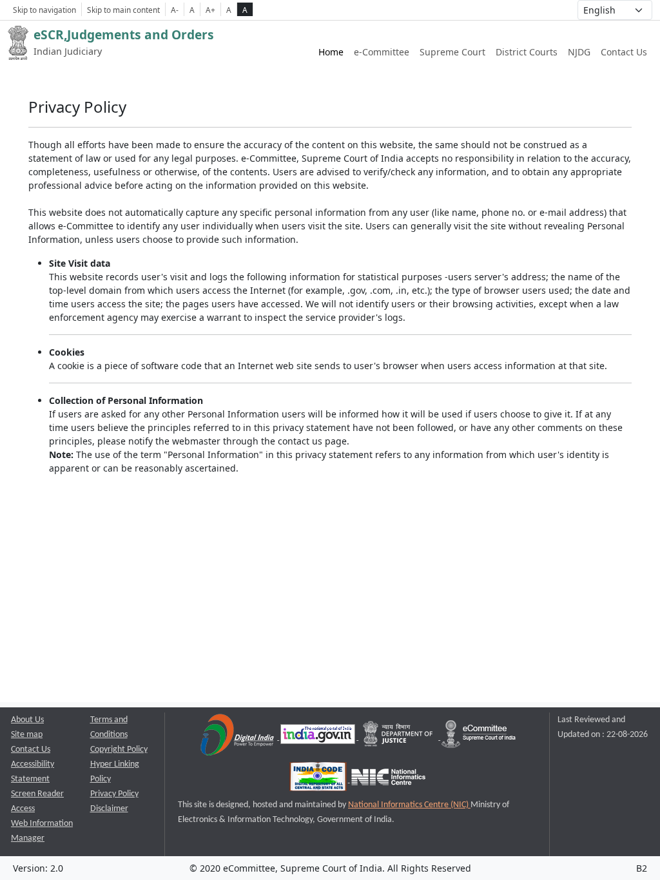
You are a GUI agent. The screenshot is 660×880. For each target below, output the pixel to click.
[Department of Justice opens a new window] (399, 737)
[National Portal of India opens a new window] (318, 737)
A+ (210, 10)
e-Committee (381, 52)
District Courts (527, 52)
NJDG (579, 52)
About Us (27, 720)
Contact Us (624, 52)
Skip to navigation (44, 10)
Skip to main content (123, 10)
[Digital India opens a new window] (238, 737)
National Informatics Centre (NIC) (409, 805)
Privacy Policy (114, 794)
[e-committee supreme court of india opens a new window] (478, 737)
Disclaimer (109, 809)
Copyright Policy (119, 749)
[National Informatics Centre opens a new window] (388, 780)
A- (175, 10)
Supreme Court (452, 52)
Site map (27, 735)
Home (331, 52)
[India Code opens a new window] (319, 780)
